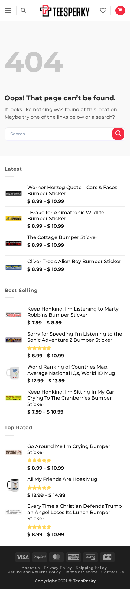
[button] (8, 10)
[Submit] (118, 134)
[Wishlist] (103, 10)
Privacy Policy (58, 567)
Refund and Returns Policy (34, 572)
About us (31, 567)
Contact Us (112, 572)
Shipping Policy (91, 567)
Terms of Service (81, 572)
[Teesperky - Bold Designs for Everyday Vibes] (65, 10)
